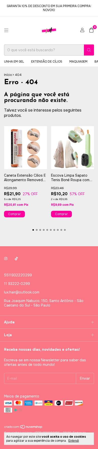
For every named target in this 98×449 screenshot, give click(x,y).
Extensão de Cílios (46, 62)
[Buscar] (89, 50)
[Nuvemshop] (23, 428)
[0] (91, 30)
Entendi (73, 440)
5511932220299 (18, 275)
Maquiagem (78, 62)
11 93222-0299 (17, 283)
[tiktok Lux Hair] (16, 258)
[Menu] (6, 30)
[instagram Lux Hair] (6, 258)
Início (8, 75)
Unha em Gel (14, 62)
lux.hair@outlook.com (21, 292)
